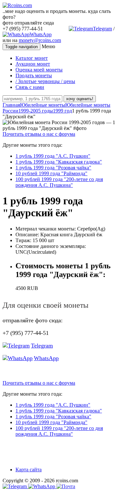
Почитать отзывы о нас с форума (39, 134)
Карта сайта (28, 469)
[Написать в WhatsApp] (42, 486)
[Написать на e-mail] (65, 485)
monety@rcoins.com (40, 40)
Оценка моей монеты (39, 69)
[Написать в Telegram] (15, 486)
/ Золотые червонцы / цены (45, 81)
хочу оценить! (79, 98)
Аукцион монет (32, 64)
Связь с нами (29, 87)
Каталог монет (31, 58)
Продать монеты (33, 75)
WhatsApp (41, 34)
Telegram (102, 28)
